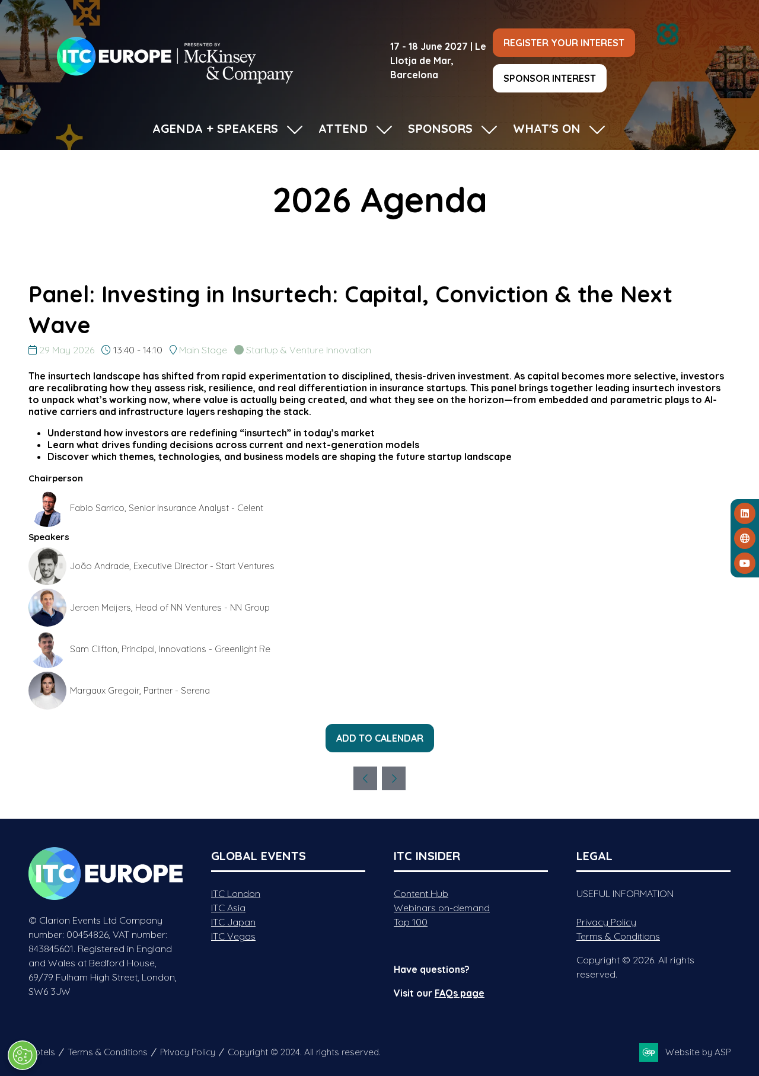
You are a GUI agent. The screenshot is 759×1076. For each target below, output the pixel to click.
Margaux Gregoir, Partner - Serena (140, 690)
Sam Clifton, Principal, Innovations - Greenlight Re (170, 648)
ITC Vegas (233, 936)
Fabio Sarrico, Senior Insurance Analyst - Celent (166, 507)
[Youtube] (744, 563)
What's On (547, 128)
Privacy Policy (606, 922)
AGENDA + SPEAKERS (215, 128)
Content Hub (421, 893)
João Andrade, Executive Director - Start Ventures (172, 565)
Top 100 (411, 922)
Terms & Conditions (618, 936)
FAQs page (459, 993)
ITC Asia (228, 908)
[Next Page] (394, 778)
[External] (744, 538)
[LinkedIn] (744, 513)
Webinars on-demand (442, 908)
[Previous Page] (365, 778)
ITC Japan (233, 922)
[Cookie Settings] (22, 1055)
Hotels (41, 1052)
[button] (564, 42)
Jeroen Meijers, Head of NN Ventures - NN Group (170, 607)
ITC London (235, 893)
